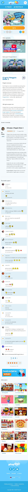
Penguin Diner (6, 97)
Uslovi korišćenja (15, 485)
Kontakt (14, 473)
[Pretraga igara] (25, 2)
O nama (19, 473)
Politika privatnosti (8, 484)
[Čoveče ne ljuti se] (14, 376)
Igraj (14, 28)
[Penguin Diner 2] (14, 18)
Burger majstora (6, 112)
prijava (9, 7)
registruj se (19, 7)
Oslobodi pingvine (19, 113)
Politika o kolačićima (19, 484)
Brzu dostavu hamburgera (17, 110)
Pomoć (8, 473)
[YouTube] (17, 469)
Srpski (13, 477)
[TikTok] (14, 469)
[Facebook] (10, 469)
